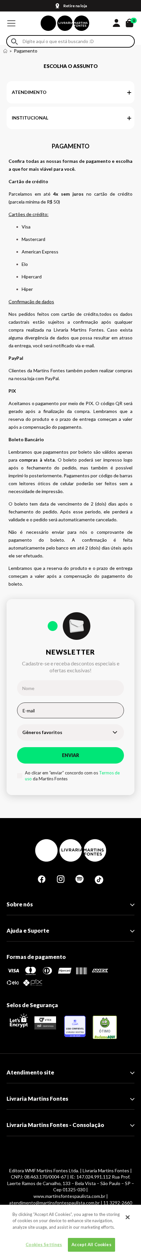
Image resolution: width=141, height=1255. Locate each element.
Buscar (14, 41)
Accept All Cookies (91, 1244)
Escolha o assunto (71, 66)
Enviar (70, 755)
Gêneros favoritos (42, 732)
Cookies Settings (44, 1244)
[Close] (128, 1217)
